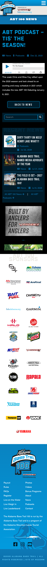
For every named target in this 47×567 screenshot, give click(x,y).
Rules (6, 486)
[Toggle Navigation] (43, 3)
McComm (40, 560)
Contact (29, 508)
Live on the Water (12, 499)
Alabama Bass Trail (13, 520)
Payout (7, 482)
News (28, 499)
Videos (28, 486)
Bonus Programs (33, 491)
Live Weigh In (10, 504)
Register (7, 495)
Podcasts (29, 504)
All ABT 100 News (13, 194)
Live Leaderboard (12, 508)
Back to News (23, 104)
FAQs (6, 491)
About (28, 495)
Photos (28, 482)
